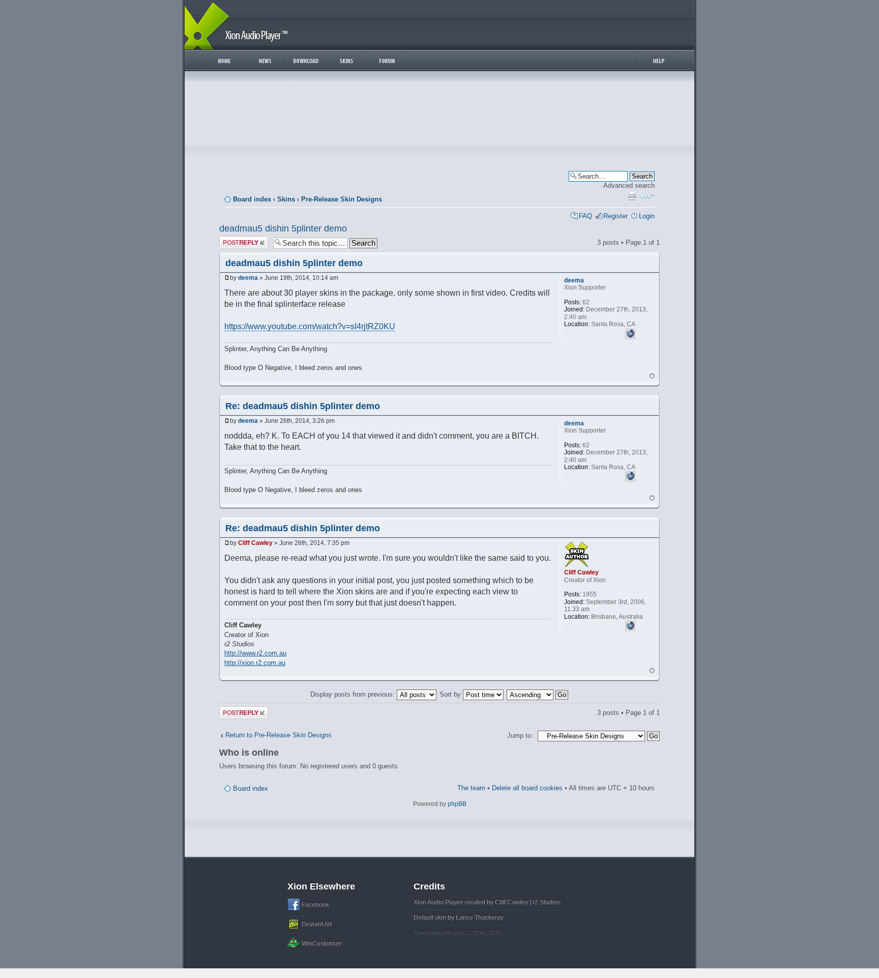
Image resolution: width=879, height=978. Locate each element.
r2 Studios (547, 902)
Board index (252, 199)
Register (615, 216)
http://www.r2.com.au (255, 653)
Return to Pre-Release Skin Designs (278, 735)
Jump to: (520, 735)
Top (652, 376)
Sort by (451, 694)
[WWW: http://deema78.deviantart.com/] (630, 332)
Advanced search (629, 185)
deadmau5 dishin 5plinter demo (283, 228)
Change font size (647, 195)
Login (647, 216)
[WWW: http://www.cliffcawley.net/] (630, 624)
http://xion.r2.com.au (254, 663)
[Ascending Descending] (538, 694)
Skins (286, 199)
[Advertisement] (439, 111)
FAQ (585, 216)
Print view (631, 195)
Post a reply (237, 240)
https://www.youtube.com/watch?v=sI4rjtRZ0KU (309, 326)
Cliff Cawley (255, 542)
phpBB (457, 804)
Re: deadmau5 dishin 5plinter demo (302, 406)
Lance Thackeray (480, 917)
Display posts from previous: (353, 694)
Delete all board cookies (527, 788)
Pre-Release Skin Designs (341, 199)
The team (471, 788)
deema (248, 277)
